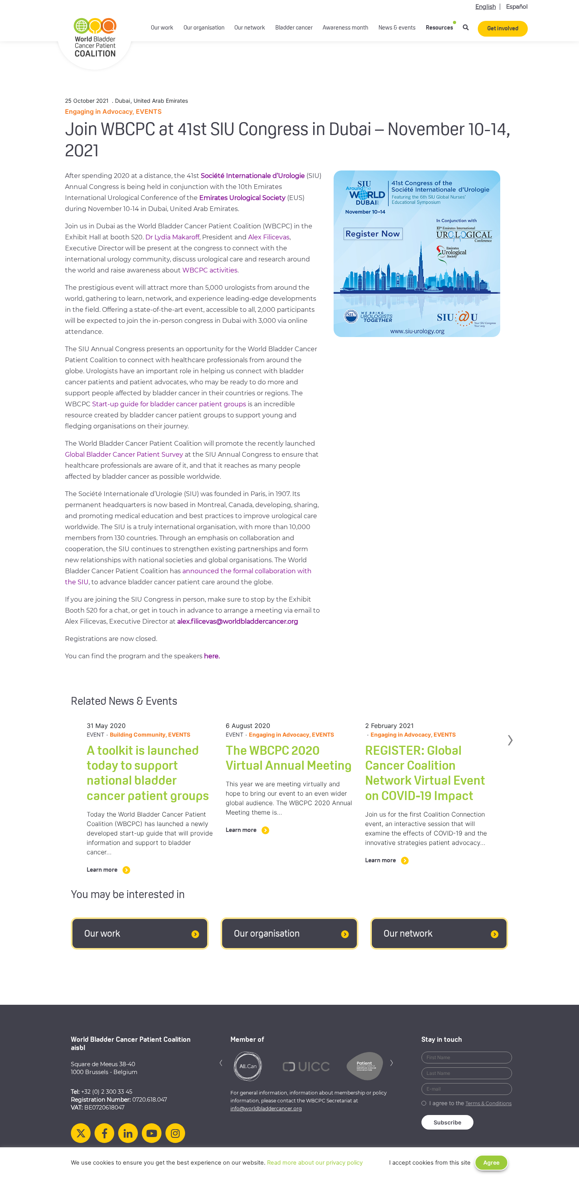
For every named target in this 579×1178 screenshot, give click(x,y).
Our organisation (204, 28)
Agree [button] (491, 1162)
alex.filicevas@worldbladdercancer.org (237, 621)
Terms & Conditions (489, 1103)
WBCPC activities (210, 270)
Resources (439, 28)
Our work (162, 28)
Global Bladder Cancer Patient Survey (124, 454)
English (485, 6)
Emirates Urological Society (242, 198)
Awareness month (345, 28)
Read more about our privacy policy (315, 1162)
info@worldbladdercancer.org (266, 1108)
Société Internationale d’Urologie (253, 176)
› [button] (510, 756)
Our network (249, 28)
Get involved (502, 29)
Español (517, 6)
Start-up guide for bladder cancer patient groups (169, 404)
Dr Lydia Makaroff (172, 237)
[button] (221, 1062)
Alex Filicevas (269, 237)
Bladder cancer (294, 28)
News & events (397, 28)
